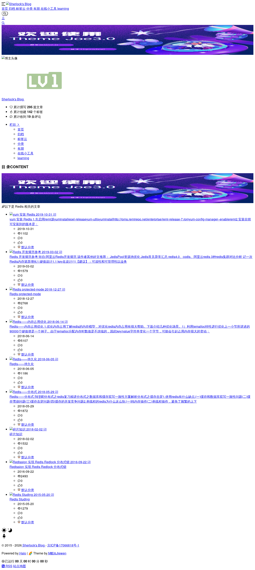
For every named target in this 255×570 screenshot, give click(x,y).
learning (63, 8)
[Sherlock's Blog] (18, 4)
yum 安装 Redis (21, 219)
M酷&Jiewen (56, 553)
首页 (5, 8)
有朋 (37, 8)
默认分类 (27, 247)
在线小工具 (49, 8)
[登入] (3, 18)
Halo (22, 553)
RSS (8, 566)
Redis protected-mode (25, 294)
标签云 (21, 8)
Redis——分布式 (22, 396)
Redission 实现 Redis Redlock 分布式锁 (38, 466)
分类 (29, 8)
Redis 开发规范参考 (24, 256)
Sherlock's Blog (13, 99)
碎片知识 (16, 434)
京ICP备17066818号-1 (63, 545)
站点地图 (19, 566)
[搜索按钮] (5, 13)
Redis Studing (20, 499)
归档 (12, 8)
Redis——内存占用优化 (27, 326)
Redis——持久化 (22, 364)
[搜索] (3, 22)
